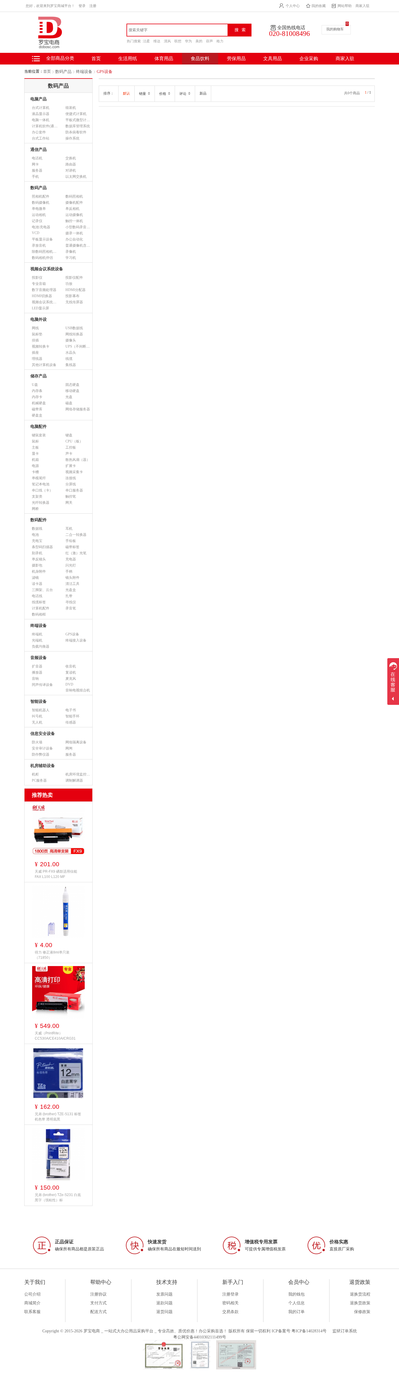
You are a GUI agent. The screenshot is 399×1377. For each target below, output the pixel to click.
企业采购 (308, 58)
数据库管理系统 (77, 126)
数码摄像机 (40, 203)
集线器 (70, 365)
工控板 (70, 447)
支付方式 (98, 1303)
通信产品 (38, 149)
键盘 (68, 435)
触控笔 (70, 496)
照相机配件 (40, 196)
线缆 (68, 359)
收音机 (70, 666)
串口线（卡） (42, 490)
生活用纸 (127, 58)
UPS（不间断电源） (81, 346)
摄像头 (70, 340)
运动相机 (39, 215)
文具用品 (272, 58)
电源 (35, 466)
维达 (156, 41)
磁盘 (68, 403)
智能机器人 (40, 710)
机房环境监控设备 (79, 774)
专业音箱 (39, 284)
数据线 (37, 529)
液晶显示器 (40, 114)
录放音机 (39, 245)
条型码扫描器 (42, 547)
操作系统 (72, 138)
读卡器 (37, 584)
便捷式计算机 (75, 114)
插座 (35, 353)
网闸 (68, 748)
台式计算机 (40, 108)
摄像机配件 (74, 203)
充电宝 (37, 541)
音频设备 (38, 658)
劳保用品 (236, 58)
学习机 (70, 258)
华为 (188, 41)
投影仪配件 (74, 278)
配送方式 (98, 1312)
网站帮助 (345, 6)
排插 (35, 340)
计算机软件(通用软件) (49, 126)
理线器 (37, 359)
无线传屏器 (74, 302)
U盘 (35, 385)
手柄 (68, 571)
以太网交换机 (75, 177)
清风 (167, 41)
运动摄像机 (74, 215)
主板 (35, 447)
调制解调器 (74, 780)
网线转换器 (74, 334)
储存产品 (38, 376)
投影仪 (37, 278)
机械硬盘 (39, 403)
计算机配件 (40, 608)
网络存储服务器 (77, 409)
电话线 (37, 596)
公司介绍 (32, 1294)
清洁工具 (72, 584)
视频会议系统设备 (46, 269)
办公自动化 (74, 239)
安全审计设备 (42, 748)
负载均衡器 (40, 646)
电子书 (70, 710)
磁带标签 (72, 547)
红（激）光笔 (75, 553)
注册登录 (230, 1294)
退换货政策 (360, 1303)
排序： (108, 93)
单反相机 (72, 209)
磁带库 (37, 409)
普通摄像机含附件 (79, 245)
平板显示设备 (42, 239)
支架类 (37, 496)
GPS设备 (104, 71)
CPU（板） (74, 441)
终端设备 (84, 71)
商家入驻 (362, 6)
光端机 (37, 640)
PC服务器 (39, 780)
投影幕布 (72, 296)
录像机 (70, 252)
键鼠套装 (39, 435)
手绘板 (70, 541)
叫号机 (37, 716)
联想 (177, 41)
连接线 (70, 478)
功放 (68, 284)
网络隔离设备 (75, 742)
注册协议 (98, 1294)
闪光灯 (70, 565)
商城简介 (32, 1303)
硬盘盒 (37, 415)
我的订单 (296, 1312)
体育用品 (164, 58)
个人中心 (293, 6)
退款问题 (164, 1303)
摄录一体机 (74, 233)
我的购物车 (335, 29)
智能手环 (72, 716)
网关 (68, 503)
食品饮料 (200, 58)
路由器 (70, 164)
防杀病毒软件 (75, 132)
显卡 (35, 454)
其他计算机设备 (44, 365)
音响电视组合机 (77, 690)
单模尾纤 (39, 478)
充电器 (70, 559)
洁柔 (146, 41)
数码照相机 (74, 196)
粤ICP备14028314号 (309, 1331)
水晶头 (70, 353)
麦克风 (70, 679)
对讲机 (70, 170)
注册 (92, 6)
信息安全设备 (42, 733)
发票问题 (164, 1294)
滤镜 (35, 578)
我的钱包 (296, 1294)
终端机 (37, 634)
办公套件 (39, 132)
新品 (203, 93)
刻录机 (37, 553)
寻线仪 (70, 602)
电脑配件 (38, 426)
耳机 (68, 529)
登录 (82, 6)
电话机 (37, 158)
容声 (209, 41)
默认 (126, 93)
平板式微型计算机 (79, 120)
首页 (47, 71)
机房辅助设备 (42, 766)
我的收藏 (319, 6)
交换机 (70, 158)
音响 (35, 679)
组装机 (70, 108)
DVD (69, 684)
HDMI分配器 (75, 290)
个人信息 (296, 1303)
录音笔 (70, 608)
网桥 (35, 509)
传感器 (70, 722)
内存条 (37, 391)
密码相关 (230, 1303)
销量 (143, 94)
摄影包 (37, 565)
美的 (198, 41)
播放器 (37, 672)
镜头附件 (72, 578)
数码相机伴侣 (42, 258)
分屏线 (70, 484)
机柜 (35, 774)
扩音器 (37, 666)
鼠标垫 (37, 334)
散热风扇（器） (77, 460)
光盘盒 (70, 590)
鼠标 (35, 441)
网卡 (35, 164)
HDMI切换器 (42, 296)
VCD (35, 233)
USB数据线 (74, 328)
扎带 (68, 596)
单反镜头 (39, 559)
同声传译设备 (42, 685)
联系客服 (32, 1312)
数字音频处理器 (44, 290)
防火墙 (37, 742)
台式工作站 (40, 138)
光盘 (68, 397)
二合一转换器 (75, 535)
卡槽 (35, 472)
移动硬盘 (72, 391)
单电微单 (39, 209)
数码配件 (38, 520)
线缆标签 (39, 602)
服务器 (37, 170)
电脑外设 (38, 319)
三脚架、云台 (42, 590)
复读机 (70, 672)
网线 (35, 328)
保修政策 (362, 1312)
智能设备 (38, 701)
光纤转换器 (40, 503)
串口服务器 (74, 490)
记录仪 (37, 221)
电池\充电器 (41, 227)
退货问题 (164, 1312)
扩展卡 (70, 466)
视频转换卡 (40, 346)
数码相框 (39, 614)
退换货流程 (360, 1294)
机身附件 (39, 571)
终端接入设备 (75, 640)
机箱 (35, 460)
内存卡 (37, 397)
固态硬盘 (72, 385)
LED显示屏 (40, 308)
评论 (183, 94)
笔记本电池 (40, 484)
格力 (219, 41)
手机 (35, 177)
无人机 (37, 722)
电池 (35, 535)
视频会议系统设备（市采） (53, 302)
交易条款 (230, 1312)
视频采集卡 (74, 472)
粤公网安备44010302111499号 (199, 1337)
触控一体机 (74, 221)
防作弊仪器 (40, 754)
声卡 (68, 454)
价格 (163, 94)
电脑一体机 (40, 120)
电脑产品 (38, 99)
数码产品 (63, 71)
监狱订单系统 (344, 1331)
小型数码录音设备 (79, 227)
